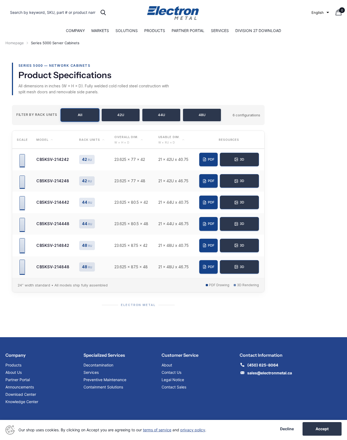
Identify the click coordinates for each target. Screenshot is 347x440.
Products (154, 30)
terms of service (157, 430)
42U (120, 115)
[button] (320, 12)
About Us (13, 372)
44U (161, 115)
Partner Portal (188, 30)
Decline (287, 429)
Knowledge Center (21, 401)
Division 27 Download (258, 30)
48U (201, 115)
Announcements (19, 387)
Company (75, 30)
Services (220, 30)
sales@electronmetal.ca (269, 373)
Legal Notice (173, 379)
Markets (100, 30)
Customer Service (180, 355)
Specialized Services (104, 355)
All (80, 115)
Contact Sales (174, 387)
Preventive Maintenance (104, 379)
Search (103, 12)
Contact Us (171, 372)
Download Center (20, 394)
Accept (322, 428)
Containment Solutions (103, 387)
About (167, 365)
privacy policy (192, 430)
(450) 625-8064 (263, 365)
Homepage (14, 43)
